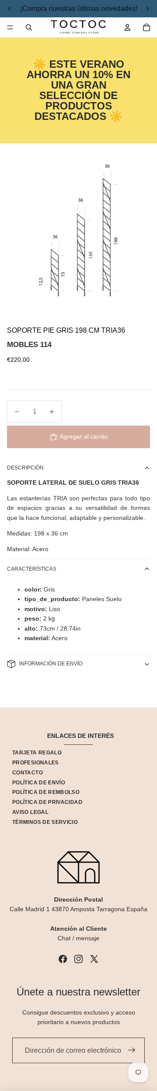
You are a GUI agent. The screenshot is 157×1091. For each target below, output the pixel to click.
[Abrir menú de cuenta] (127, 27)
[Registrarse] (132, 1050)
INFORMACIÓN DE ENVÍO (50, 664)
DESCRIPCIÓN (25, 468)
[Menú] (10, 27)
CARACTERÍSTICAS (31, 569)
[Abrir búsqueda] (28, 27)
